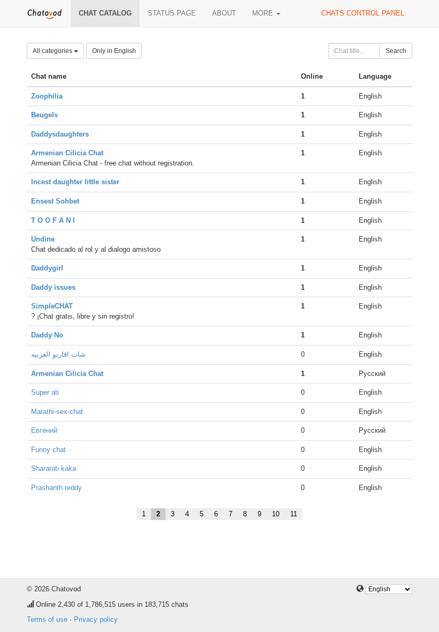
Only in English (114, 51)
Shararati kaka (53, 468)
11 (293, 514)
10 (275, 514)
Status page (172, 13)
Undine (43, 239)
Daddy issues (53, 287)
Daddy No (47, 335)
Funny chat (48, 450)
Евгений (44, 430)
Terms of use (47, 619)
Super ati (45, 392)
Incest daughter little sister (75, 182)
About (224, 13)
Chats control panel (362, 13)
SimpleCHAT (52, 306)
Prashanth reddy (56, 488)
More (263, 13)
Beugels (44, 115)
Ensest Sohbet (55, 201)
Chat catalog (105, 13)
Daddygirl (47, 268)
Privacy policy (96, 619)
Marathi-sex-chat (57, 412)
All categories (53, 51)
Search (395, 51)
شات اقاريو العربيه (58, 354)
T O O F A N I (53, 220)
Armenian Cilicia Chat (67, 153)
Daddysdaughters (60, 134)
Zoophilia (47, 96)
